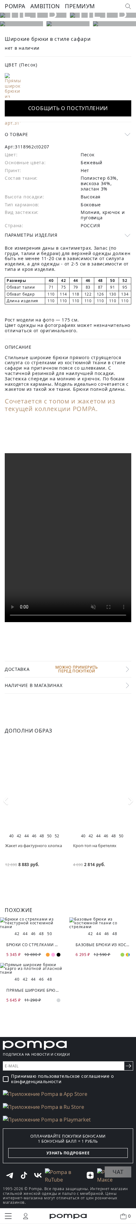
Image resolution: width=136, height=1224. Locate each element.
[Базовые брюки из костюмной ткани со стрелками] (102, 923)
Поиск (128, 6)
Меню (8, 1216)
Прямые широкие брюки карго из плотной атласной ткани (33, 990)
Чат (118, 1172)
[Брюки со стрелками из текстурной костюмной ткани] (33, 923)
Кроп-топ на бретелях (94, 845)
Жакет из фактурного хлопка (33, 845)
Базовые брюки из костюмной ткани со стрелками (103, 944)
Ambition (45, 6)
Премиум (80, 6)
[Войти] (25, 1216)
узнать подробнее (68, 1153)
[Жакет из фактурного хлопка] (34, 786)
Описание (18, 347)
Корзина (129, 1216)
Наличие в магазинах (33, 685)
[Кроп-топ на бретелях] (102, 786)
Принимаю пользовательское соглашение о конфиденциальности (62, 1079)
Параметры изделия (31, 235)
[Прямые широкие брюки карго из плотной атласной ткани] (33, 968)
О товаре (16, 134)
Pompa (15, 6)
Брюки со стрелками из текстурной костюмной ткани (33, 944)
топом (59, 401)
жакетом (91, 401)
